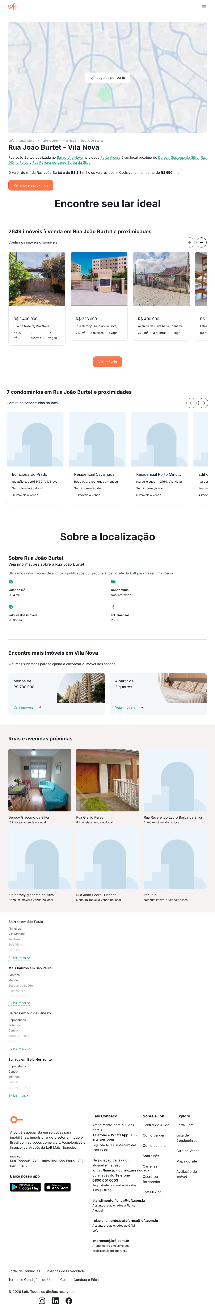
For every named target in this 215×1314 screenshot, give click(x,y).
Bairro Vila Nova (70, 157)
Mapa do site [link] (186, 1161)
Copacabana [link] (17, 1020)
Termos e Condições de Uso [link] (31, 1280)
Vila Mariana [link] (16, 934)
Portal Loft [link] (184, 1125)
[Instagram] (42, 1301)
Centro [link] (13, 1030)
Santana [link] (14, 975)
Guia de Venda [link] (187, 1151)
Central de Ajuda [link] (156, 1125)
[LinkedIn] (55, 1301)
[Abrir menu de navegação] (204, 7)
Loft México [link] (152, 1192)
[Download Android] (25, 1188)
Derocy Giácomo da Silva (178, 157)
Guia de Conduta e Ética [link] (79, 1280)
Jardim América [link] (19, 1087)
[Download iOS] (57, 1188)
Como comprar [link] (155, 1145)
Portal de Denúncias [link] (24, 1271)
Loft (11, 140)
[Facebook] (69, 1301)
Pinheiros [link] (14, 928)
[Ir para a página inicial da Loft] (14, 7)
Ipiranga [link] (14, 1076)
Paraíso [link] (13, 1082)
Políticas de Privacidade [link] (66, 1271)
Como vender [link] (153, 1135)
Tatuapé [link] (14, 949)
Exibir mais (17, 958)
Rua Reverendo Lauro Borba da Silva (61, 162)
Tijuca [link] (12, 1041)
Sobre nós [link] (151, 1156)
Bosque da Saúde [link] (20, 985)
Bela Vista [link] (15, 944)
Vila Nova (69, 140)
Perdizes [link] (14, 939)
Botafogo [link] (14, 1025)
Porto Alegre (49, 140)
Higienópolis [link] (16, 991)
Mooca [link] (13, 980)
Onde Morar (27, 140)
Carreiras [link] (150, 1166)
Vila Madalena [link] (18, 996)
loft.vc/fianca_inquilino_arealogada (120, 1170)
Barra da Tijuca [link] (18, 1035)
